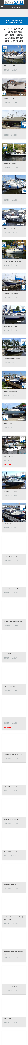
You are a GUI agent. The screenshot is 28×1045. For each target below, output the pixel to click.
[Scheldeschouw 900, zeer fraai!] (14, 352)
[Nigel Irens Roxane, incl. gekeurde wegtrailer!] (14, 946)
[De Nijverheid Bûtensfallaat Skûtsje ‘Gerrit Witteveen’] (14, 911)
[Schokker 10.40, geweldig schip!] (14, 615)
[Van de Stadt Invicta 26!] (14, 980)
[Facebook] (23, 7)
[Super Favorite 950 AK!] (14, 878)
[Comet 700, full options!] (14, 845)
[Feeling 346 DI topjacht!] (14, 714)
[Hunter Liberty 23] (14, 417)
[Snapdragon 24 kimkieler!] (14, 485)
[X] (25, 7)
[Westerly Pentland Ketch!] (14, 582)
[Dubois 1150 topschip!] (14, 1012)
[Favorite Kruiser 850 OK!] (14, 550)
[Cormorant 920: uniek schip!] (14, 680)
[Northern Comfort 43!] (14, 222)
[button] (2, 7)
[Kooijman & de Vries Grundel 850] (14, 748)
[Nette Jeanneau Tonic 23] (14, 319)
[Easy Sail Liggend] (14, 2)
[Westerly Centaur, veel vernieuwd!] (14, 254)
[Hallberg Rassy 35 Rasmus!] (14, 59)
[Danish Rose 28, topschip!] (14, 157)
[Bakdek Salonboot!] (14, 92)
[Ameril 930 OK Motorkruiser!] (14, 647)
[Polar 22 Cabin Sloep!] (14, 517)
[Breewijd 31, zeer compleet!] (14, 287)
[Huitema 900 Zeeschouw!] (14, 385)
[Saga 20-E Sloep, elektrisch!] (14, 813)
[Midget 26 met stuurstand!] (14, 189)
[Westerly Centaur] (14, 451)
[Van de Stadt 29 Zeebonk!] (14, 124)
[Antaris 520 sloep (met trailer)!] (14, 780)
